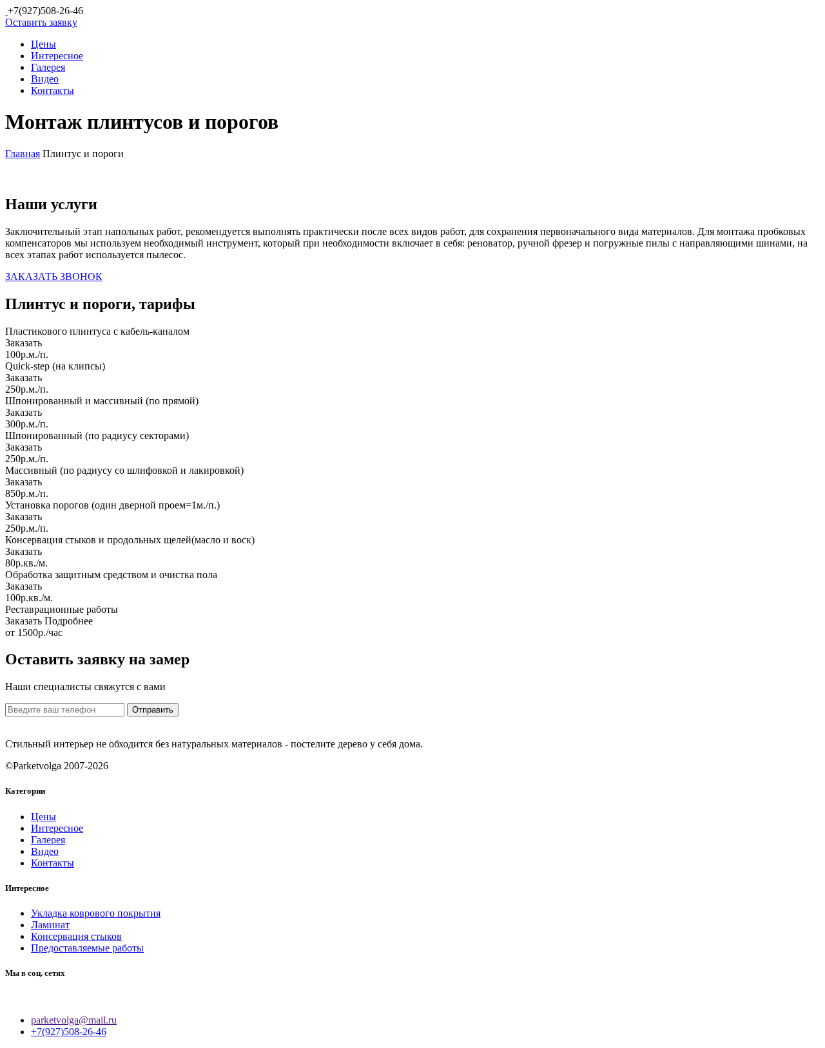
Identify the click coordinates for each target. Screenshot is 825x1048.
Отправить (152, 710)
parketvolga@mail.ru (74, 1020)
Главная (22, 153)
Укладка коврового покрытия (95, 913)
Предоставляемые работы (87, 947)
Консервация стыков (76, 936)
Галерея (48, 67)
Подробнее (68, 620)
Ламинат (50, 924)
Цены (43, 44)
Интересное (57, 55)
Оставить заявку (41, 22)
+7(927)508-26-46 (68, 1031)
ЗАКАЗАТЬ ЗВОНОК (53, 276)
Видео (45, 78)
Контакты (52, 90)
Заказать (23, 342)
